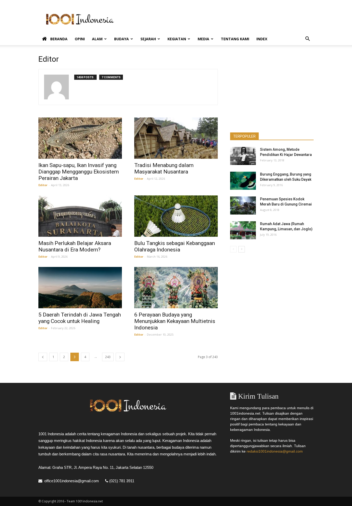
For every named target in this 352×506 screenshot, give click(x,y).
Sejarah (148, 38)
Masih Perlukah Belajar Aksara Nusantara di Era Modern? (74, 246)
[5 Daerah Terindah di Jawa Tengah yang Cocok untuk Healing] (80, 287)
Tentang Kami (235, 38)
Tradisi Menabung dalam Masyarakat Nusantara (164, 168)
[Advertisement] (220, 18)
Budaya (121, 38)
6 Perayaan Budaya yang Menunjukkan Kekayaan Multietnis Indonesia (174, 321)
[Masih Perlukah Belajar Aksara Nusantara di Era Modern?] (80, 216)
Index (261, 38)
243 (108, 357)
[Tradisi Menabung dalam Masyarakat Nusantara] (176, 138)
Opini (80, 38)
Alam (97, 38)
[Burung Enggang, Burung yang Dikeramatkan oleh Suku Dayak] (243, 181)
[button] (307, 39)
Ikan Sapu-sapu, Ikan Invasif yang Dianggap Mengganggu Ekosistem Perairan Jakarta (78, 171)
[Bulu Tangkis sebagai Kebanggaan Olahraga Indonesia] (176, 216)
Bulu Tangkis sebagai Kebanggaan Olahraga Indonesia (174, 246)
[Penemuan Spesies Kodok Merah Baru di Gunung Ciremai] (243, 205)
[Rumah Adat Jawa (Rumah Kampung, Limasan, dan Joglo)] (243, 230)
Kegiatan (176, 38)
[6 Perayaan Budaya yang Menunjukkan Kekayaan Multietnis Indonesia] (176, 287)
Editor (42, 185)
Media (203, 38)
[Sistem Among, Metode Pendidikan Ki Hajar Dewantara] (243, 156)
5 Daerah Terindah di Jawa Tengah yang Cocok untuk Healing (79, 318)
